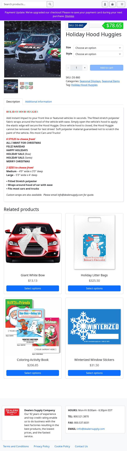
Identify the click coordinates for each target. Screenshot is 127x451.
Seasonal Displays (90, 81)
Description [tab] (13, 101)
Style (69, 53)
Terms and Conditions (16, 446)
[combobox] (24, 4)
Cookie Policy (62, 446)
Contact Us (81, 446)
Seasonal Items (111, 81)
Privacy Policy (42, 446)
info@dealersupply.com (91, 429)
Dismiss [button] (69, 16)
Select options (32, 288)
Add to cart (106, 67)
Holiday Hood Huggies (84, 85)
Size (68, 47)
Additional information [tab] (38, 101)
